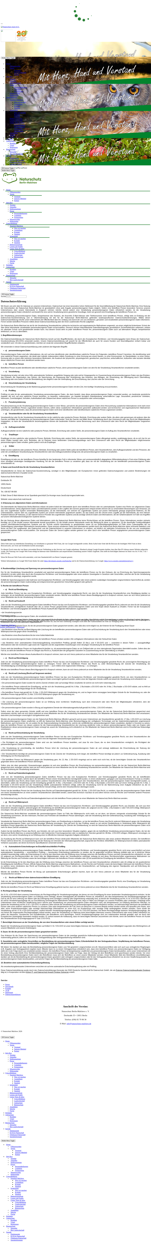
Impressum (20, 627)
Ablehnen (12, 625)
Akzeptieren (4, 625)
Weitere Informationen (8, 627)
